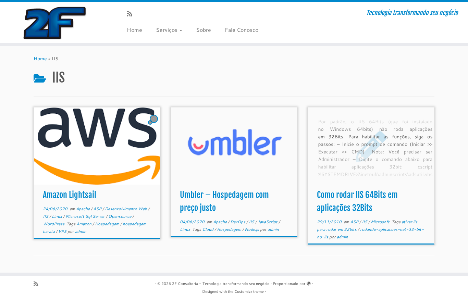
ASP (97, 209)
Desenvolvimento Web (126, 209)
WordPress (54, 224)
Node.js (252, 229)
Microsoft (381, 222)
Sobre (203, 30)
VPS (62, 231)
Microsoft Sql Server (85, 216)
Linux (57, 216)
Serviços (167, 30)
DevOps (238, 222)
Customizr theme (249, 291)
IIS (46, 216)
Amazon (84, 224)
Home (134, 30)
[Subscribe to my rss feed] (132, 13)
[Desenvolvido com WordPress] (308, 282)
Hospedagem (107, 224)
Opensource (120, 216)
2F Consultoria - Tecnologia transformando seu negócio (221, 283)
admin (80, 231)
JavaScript (268, 222)
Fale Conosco (241, 30)
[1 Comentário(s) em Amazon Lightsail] (154, 125)
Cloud (208, 229)
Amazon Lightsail (69, 195)
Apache (83, 209)
